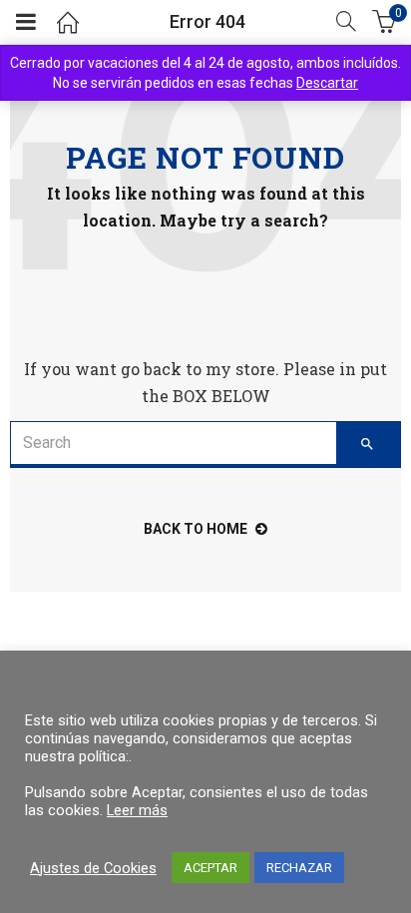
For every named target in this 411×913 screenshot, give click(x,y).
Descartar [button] (327, 83)
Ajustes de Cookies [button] (93, 868)
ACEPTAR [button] (210, 867)
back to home (195, 529)
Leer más (137, 810)
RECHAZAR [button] (299, 867)
